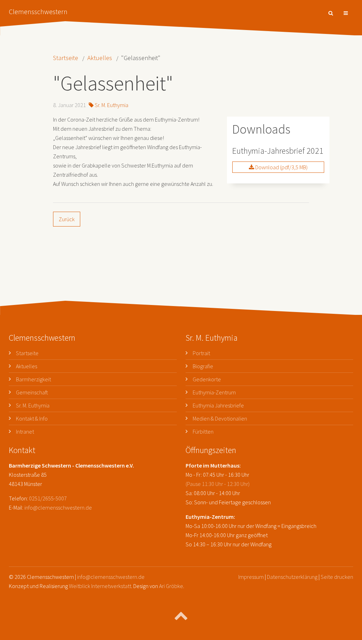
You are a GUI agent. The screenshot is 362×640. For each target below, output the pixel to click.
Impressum (251, 576)
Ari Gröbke (171, 585)
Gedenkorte (207, 379)
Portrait (201, 353)
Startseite (65, 58)
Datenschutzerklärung (292, 576)
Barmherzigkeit (33, 379)
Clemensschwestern (38, 11)
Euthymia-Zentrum (214, 392)
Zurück (67, 219)
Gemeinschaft (32, 392)
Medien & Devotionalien (220, 418)
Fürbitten (203, 431)
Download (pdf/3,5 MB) (281, 167)
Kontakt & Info (32, 418)
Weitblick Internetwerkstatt (100, 585)
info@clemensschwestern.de (58, 507)
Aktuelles (99, 58)
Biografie (203, 366)
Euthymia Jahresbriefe (218, 405)
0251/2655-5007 (48, 498)
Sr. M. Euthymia (111, 104)
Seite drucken (337, 576)
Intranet (25, 431)
